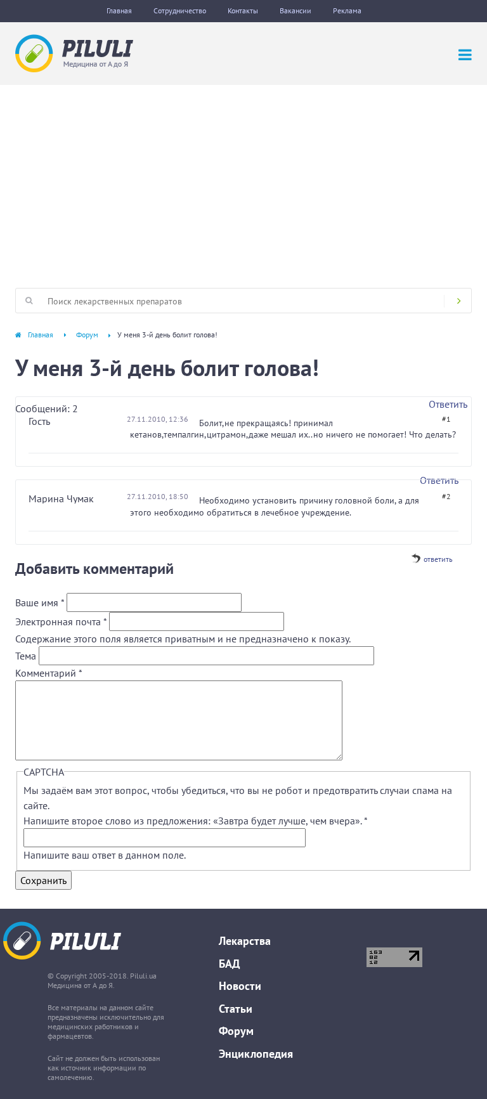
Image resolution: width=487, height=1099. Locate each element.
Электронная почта (61, 621)
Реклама (347, 10)
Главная (119, 10)
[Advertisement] (243, 180)
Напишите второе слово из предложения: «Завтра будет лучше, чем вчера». (195, 820)
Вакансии (295, 10)
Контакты (243, 10)
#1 (446, 419)
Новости (240, 986)
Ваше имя (39, 602)
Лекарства (245, 940)
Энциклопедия (256, 1053)
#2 (446, 496)
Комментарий (48, 673)
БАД (229, 963)
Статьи (235, 1008)
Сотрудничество (179, 10)
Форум (87, 334)
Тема (27, 655)
